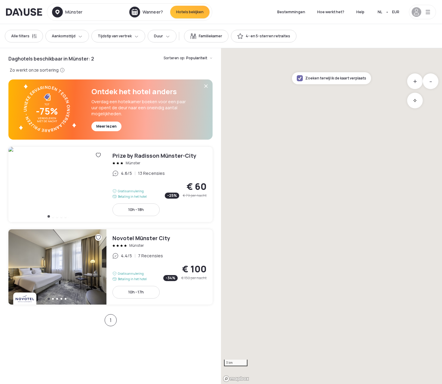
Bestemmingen (291, 11)
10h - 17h (136, 292)
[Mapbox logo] (236, 378)
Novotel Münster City (110, 267)
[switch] (206, 36)
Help (360, 11)
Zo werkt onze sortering (34, 70)
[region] (331, 216)
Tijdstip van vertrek (115, 36)
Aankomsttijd (63, 36)
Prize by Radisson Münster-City (110, 184)
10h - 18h (136, 209)
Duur (158, 36)
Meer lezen (106, 126)
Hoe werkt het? (330, 11)
